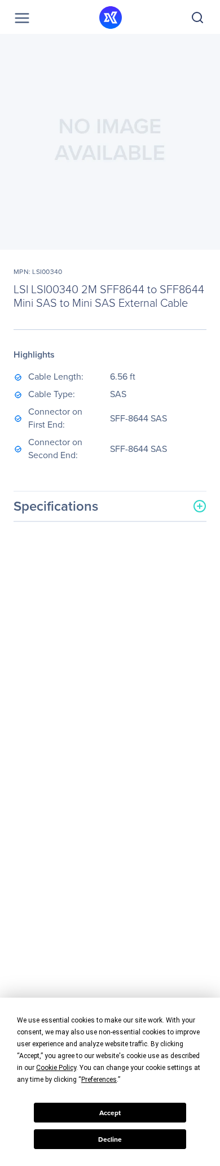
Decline (110, 1139)
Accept (110, 1113)
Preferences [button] (99, 1080)
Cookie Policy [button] (56, 1068)
